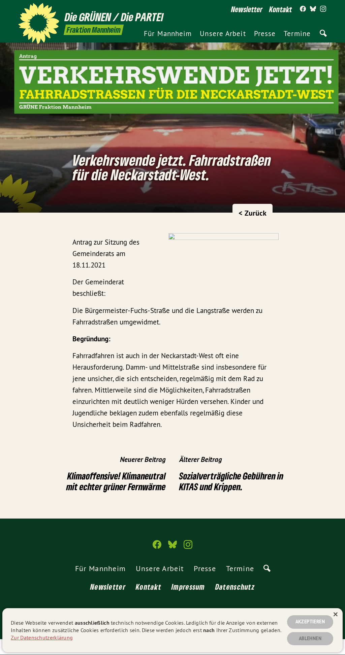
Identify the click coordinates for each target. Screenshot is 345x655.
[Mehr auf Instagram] (323, 9)
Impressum (188, 586)
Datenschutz (235, 586)
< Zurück (252, 213)
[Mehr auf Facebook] (303, 9)
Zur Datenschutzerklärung (42, 637)
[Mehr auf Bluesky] (313, 9)
